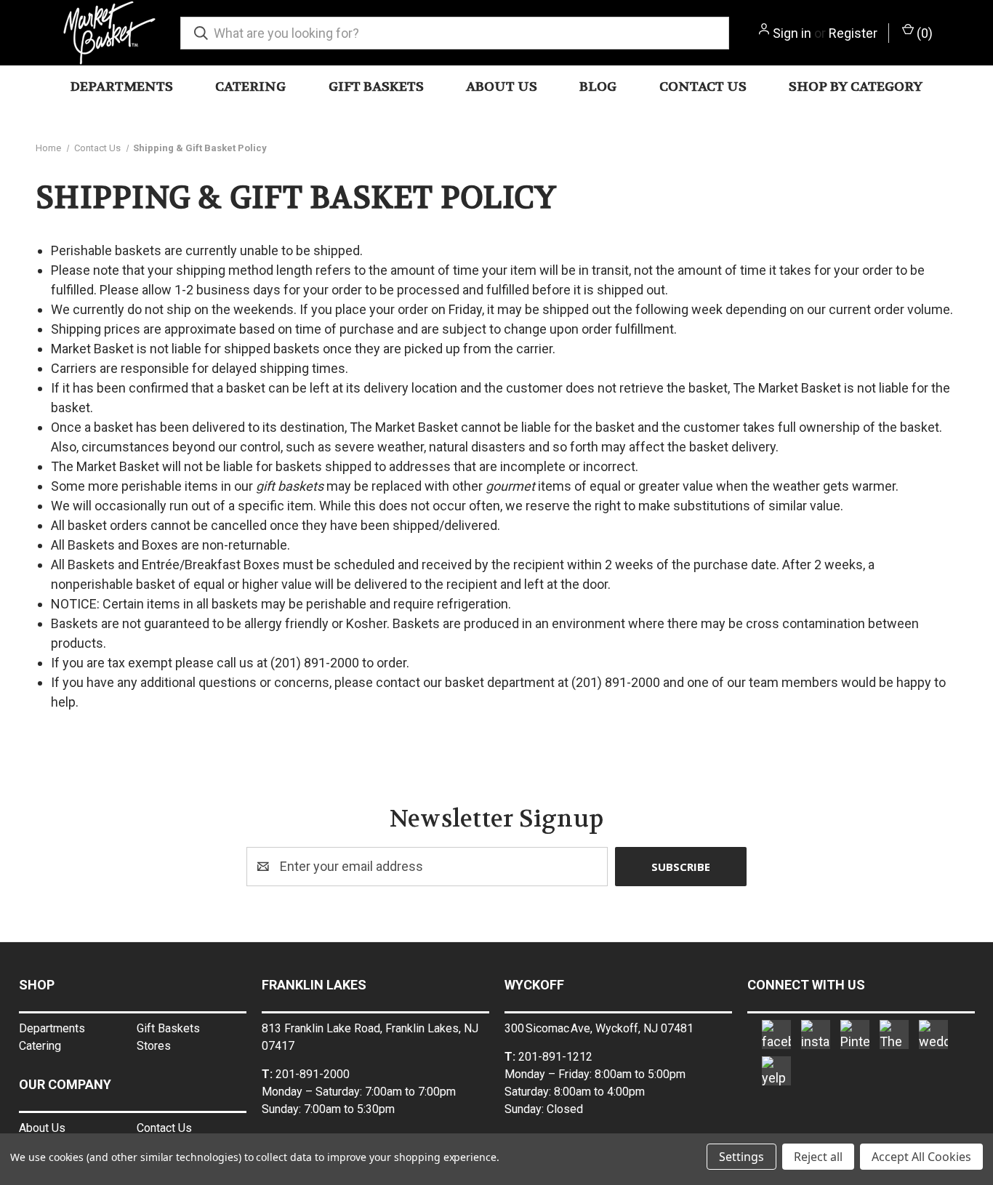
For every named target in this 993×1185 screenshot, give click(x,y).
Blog (597, 87)
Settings (741, 1157)
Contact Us (703, 87)
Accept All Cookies (921, 1157)
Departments (122, 87)
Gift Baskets (376, 87)
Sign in (792, 33)
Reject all (818, 1157)
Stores (154, 1046)
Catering (250, 87)
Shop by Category (855, 87)
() (923, 33)
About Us (501, 87)
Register (853, 33)
